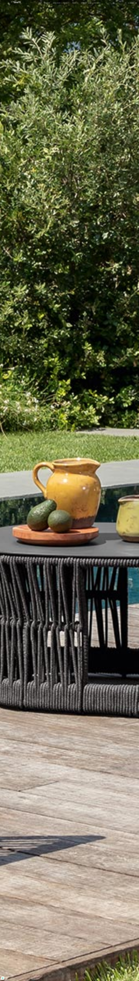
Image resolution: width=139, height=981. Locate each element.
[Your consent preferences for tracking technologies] (2, 978)
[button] (136, 3)
